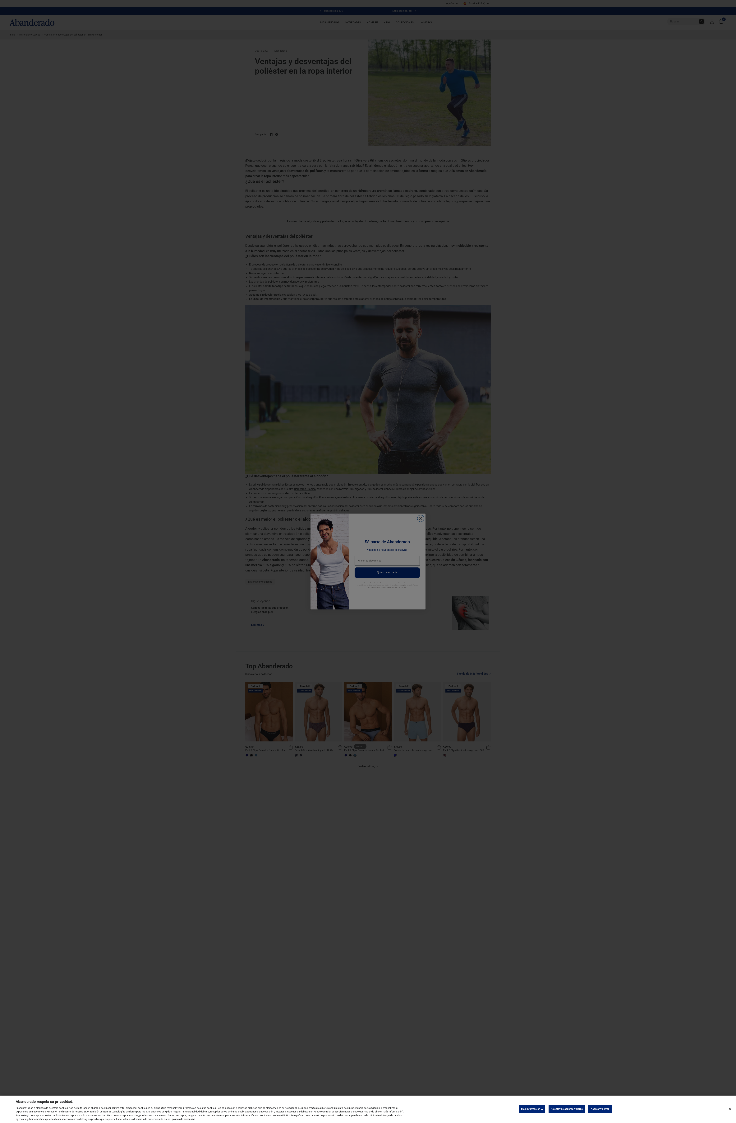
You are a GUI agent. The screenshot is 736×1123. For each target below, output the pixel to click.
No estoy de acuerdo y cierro (567, 1108)
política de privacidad (183, 1119)
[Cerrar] (730, 1109)
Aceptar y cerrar (600, 1108)
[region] (368, 1109)
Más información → (532, 1108)
